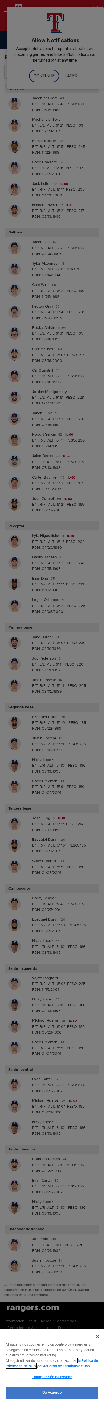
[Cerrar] (97, 1336)
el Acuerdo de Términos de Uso (64, 1366)
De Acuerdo (52, 1392)
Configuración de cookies (52, 1377)
